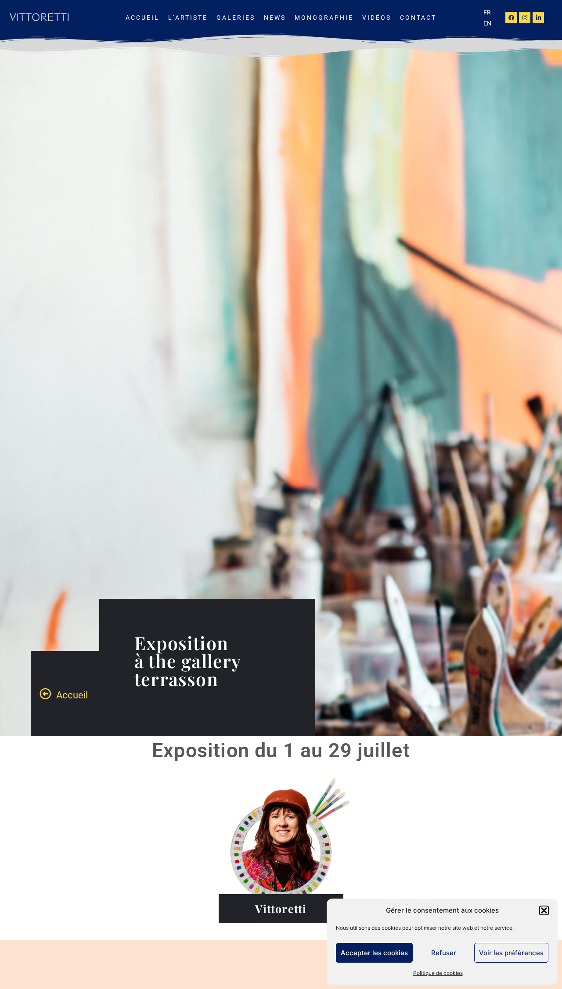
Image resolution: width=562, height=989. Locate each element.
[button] (544, 910)
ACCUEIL (142, 17)
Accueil (72, 695)
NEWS (275, 17)
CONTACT (418, 17)
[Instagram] (524, 17)
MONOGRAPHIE (324, 17)
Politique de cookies (438, 973)
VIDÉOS (376, 17)
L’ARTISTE (188, 17)
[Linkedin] (538, 17)
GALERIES (235, 17)
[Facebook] (511, 17)
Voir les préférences (511, 953)
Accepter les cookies (374, 953)
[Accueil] (45, 693)
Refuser (443, 953)
